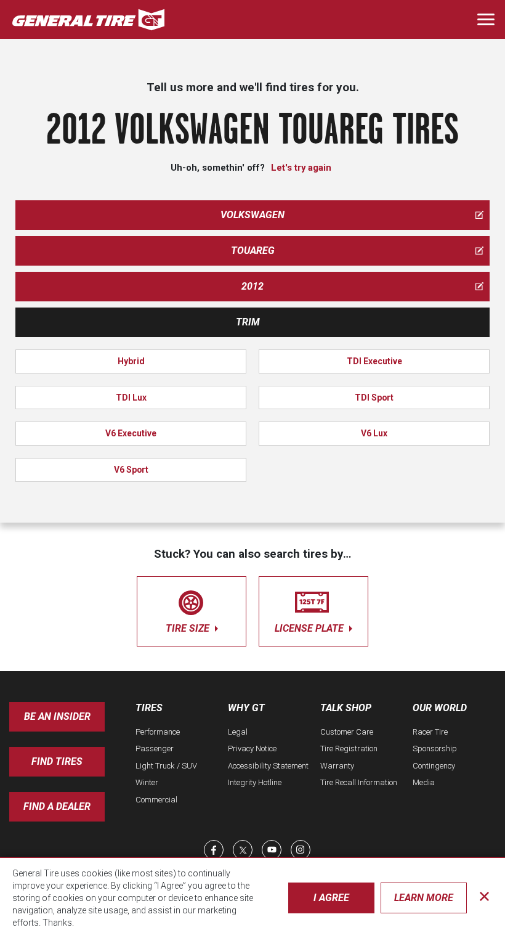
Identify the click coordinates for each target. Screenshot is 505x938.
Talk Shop (345, 708)
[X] (242, 850)
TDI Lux (131, 397)
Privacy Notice (252, 748)
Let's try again (301, 167)
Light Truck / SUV (166, 765)
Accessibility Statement (268, 765)
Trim (248, 322)
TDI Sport (374, 397)
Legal (238, 731)
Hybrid (131, 361)
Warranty (337, 765)
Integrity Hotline (254, 782)
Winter (146, 782)
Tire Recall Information (358, 782)
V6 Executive (130, 433)
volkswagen (252, 215)
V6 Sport (131, 470)
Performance (157, 731)
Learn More (423, 897)
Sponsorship (435, 748)
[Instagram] (300, 850)
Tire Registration (349, 748)
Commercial (156, 799)
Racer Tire (430, 731)
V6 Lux (374, 433)
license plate (310, 628)
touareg (253, 250)
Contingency (434, 765)
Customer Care (346, 731)
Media (424, 782)
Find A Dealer (57, 806)
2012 (252, 286)
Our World (440, 708)
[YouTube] (271, 850)
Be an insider (57, 716)
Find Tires (57, 761)
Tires (149, 708)
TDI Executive (374, 361)
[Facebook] (214, 850)
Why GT (246, 708)
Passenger (154, 748)
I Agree (331, 897)
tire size (189, 628)
